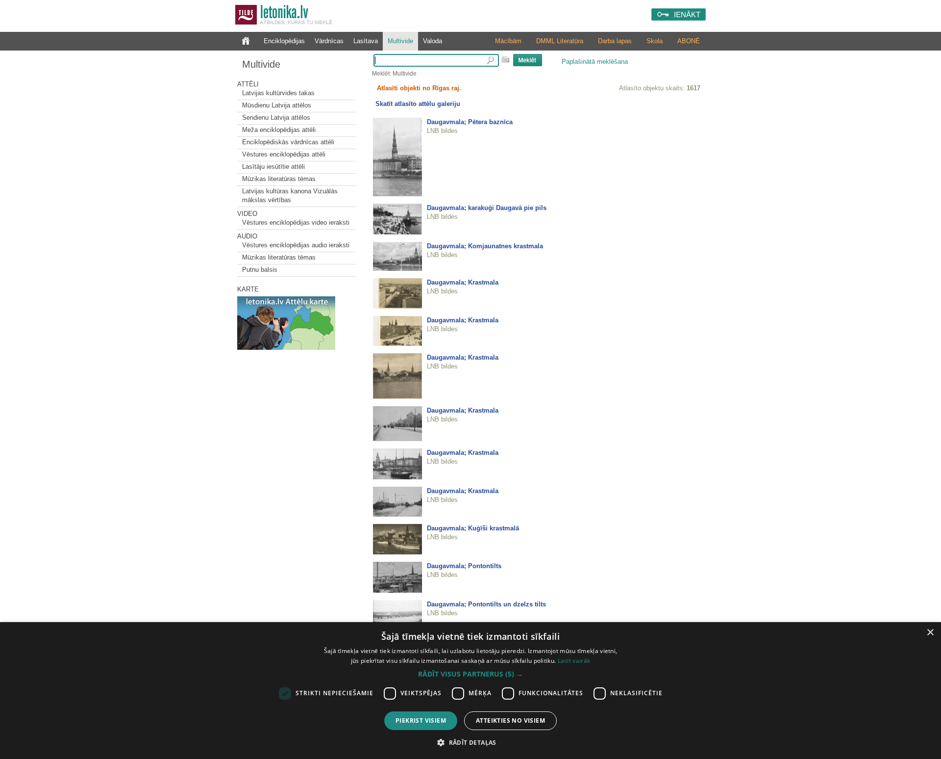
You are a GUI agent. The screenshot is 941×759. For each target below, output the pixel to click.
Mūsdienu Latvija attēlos (276, 105)
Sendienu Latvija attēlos (276, 117)
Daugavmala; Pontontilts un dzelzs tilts (486, 604)
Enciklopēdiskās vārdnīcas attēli (288, 142)
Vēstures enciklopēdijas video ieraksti (295, 222)
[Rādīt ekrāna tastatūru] (505, 59)
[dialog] (470, 690)
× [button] (930, 632)
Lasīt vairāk (574, 660)
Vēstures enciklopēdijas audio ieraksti (295, 245)
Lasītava (365, 41)
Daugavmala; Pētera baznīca (470, 122)
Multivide (400, 41)
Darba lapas (615, 41)
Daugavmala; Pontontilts (464, 566)
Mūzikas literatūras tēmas (279, 179)
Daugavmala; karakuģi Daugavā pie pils (486, 207)
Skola (654, 41)
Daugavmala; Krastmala (462, 282)
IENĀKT (687, 14)
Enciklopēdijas (284, 41)
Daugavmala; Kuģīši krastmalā (473, 528)
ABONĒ (688, 41)
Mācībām (508, 41)
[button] (470, 674)
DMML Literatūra (559, 41)
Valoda (432, 41)
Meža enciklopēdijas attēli (279, 129)
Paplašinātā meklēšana (595, 61)
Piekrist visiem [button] (421, 720)
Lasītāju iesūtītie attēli (273, 166)
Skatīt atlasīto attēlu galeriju (417, 103)
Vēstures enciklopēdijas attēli (283, 154)
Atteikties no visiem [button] (510, 720)
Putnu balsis (259, 269)
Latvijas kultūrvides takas (278, 93)
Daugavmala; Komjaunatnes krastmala (485, 246)
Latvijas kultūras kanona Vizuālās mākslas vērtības (290, 195)
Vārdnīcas (329, 41)
